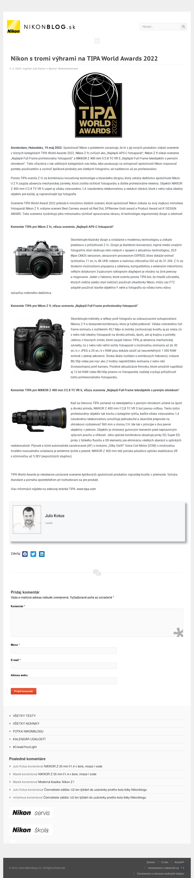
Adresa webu (19, 675)
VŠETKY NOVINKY (26, 723)
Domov (151, 862)
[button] (97, 41)
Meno (15, 645)
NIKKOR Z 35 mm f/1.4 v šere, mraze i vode (73, 766)
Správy (52, 68)
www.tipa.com (86, 489)
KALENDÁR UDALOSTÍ (29, 739)
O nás (164, 862)
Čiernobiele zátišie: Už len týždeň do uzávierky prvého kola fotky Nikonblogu (95, 789)
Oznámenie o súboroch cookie (166, 867)
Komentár (18, 606)
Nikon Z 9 (151, 153)
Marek (17, 774)
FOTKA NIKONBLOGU (28, 731)
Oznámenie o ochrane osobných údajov (160, 873)
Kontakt (179, 862)
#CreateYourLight (25, 747)
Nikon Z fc (82, 153)
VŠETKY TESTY (24, 715)
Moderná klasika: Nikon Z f (56, 782)
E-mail (15, 660)
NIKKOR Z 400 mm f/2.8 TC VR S (98, 158)
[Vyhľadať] (183, 26)
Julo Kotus (54, 515)
